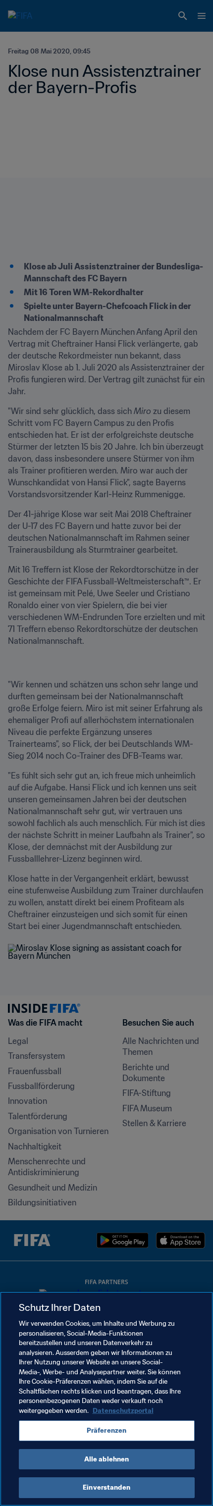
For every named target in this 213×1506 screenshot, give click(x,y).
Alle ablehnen (106, 1459)
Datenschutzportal (123, 1410)
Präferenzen (106, 1430)
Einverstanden (106, 1487)
